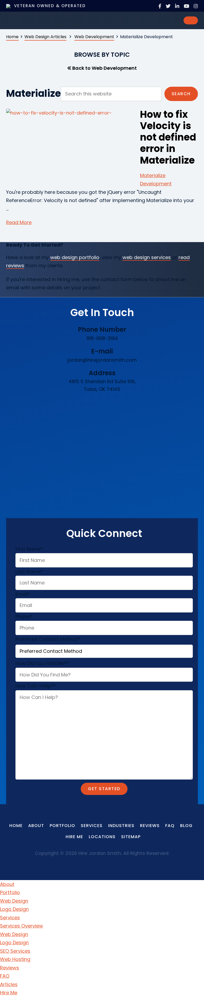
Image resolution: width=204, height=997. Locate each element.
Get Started (104, 789)
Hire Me (8, 992)
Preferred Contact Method (47, 639)
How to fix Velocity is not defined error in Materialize (168, 137)
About (7, 884)
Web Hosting (15, 959)
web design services (146, 257)
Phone (23, 616)
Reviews (9, 967)
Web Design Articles (45, 37)
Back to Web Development (104, 68)
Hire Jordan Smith (46, 20)
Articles (9, 984)
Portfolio (10, 892)
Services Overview (21, 925)
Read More (19, 222)
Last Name (29, 571)
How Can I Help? (35, 686)
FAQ (4, 976)
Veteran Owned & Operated (49, 5)
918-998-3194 (102, 338)
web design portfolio (74, 257)
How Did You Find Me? (42, 663)
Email (22, 594)
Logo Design (14, 909)
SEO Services (15, 951)
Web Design (14, 901)
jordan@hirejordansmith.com (102, 360)
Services (10, 917)
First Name (29, 549)
